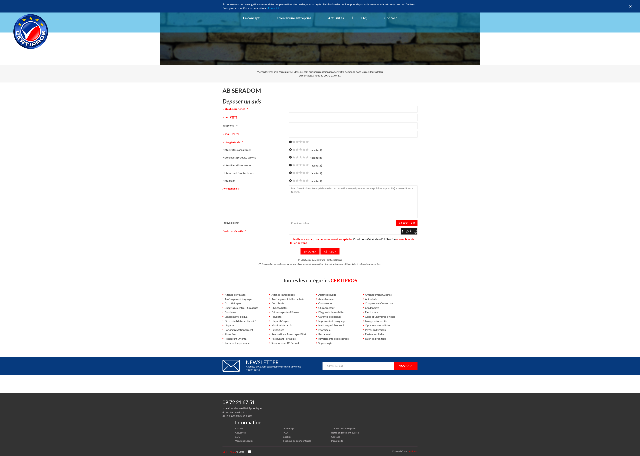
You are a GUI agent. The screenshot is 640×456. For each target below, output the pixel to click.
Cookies (287, 436)
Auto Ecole (278, 303)
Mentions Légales (244, 440)
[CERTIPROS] (30, 30)
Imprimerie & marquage (331, 320)
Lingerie (229, 325)
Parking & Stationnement (239, 329)
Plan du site (337, 440)
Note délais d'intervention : (238, 165)
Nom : (229, 117)
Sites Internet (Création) (285, 342)
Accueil (239, 428)
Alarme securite (327, 294)
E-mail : (230, 133)
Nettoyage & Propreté (331, 325)
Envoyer (310, 251)
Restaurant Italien (375, 334)
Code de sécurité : (234, 230)
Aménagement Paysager (238, 298)
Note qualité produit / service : (240, 157)
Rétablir (330, 251)
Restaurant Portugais (284, 338)
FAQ (364, 18)
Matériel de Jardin (282, 325)
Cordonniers (372, 307)
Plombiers (230, 334)
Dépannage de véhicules (285, 312)
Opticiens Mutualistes (377, 325)
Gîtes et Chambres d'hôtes (380, 316)
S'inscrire (406, 366)
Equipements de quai (236, 316)
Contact (390, 18)
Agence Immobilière (283, 294)
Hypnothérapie (280, 320)
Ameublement (326, 298)
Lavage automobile (376, 320)
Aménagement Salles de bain (288, 298)
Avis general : (231, 188)
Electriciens (371, 312)
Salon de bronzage (375, 338)
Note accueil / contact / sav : (239, 172)
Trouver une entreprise (294, 18)
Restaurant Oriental (236, 338)
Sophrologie (325, 342)
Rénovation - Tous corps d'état (289, 334)
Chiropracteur (326, 307)
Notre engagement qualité (345, 432)
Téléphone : (230, 125)
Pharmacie (324, 329)
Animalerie (371, 298)
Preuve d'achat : (231, 222)
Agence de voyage (235, 294)
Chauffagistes (280, 307)
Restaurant (324, 334)
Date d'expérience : (235, 108)
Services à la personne (237, 342)
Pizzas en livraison (375, 329)
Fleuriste (277, 316)
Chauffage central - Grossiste (241, 307)
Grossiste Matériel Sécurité (240, 320)
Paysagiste (278, 329)
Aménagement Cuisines (378, 294)
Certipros (413, 451)
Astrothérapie (233, 303)
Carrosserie (325, 303)
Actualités (336, 18)
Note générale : (232, 142)
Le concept (251, 18)
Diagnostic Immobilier (331, 312)
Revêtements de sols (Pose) (334, 338)
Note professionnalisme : (237, 149)
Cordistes (230, 312)
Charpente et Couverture (379, 303)
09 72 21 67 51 (238, 402)
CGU (237, 436)
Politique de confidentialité (297, 440)
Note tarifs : (229, 180)
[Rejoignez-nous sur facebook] (249, 451)
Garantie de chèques (330, 316)
